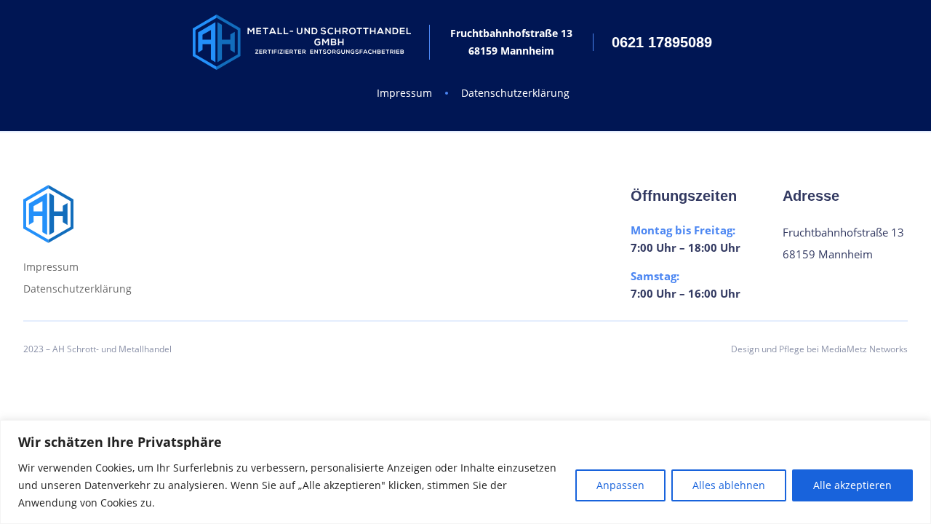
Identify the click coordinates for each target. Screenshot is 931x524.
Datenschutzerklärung (515, 93)
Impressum (404, 93)
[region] (465, 472)
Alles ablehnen (728, 485)
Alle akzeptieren (852, 485)
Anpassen (620, 485)
